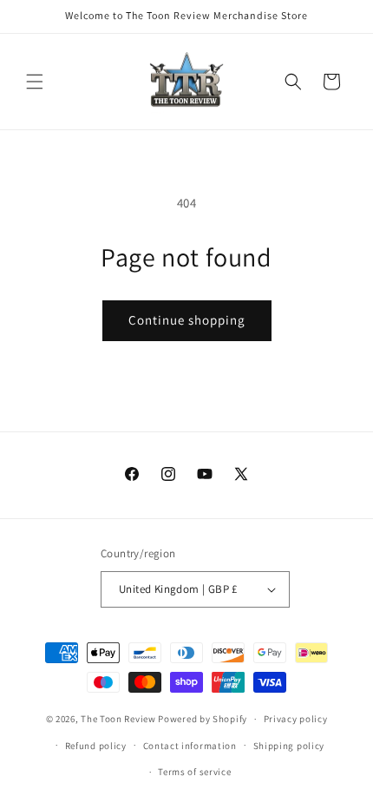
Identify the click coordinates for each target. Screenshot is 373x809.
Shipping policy (289, 746)
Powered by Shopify (202, 719)
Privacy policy (296, 719)
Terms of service (194, 772)
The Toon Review (118, 719)
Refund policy (96, 746)
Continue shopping (186, 320)
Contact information (190, 746)
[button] (35, 81)
